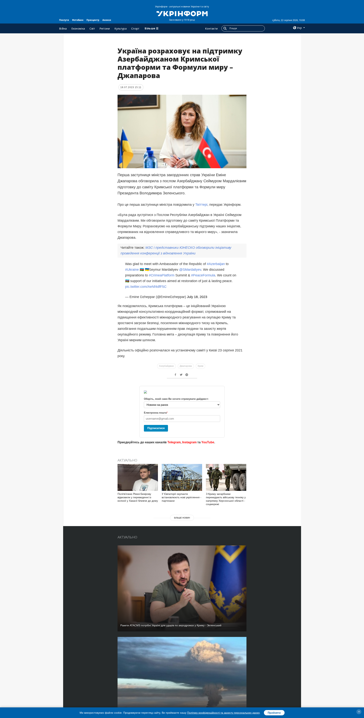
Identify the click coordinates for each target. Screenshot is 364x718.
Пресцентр (92, 20)
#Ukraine (132, 269)
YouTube (207, 442)
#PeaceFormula (203, 275)
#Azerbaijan (216, 264)
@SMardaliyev (190, 269)
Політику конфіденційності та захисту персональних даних (223, 712)
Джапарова (186, 366)
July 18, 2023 (197, 297)
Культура (121, 28)
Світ (92, 28)
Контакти (211, 28)
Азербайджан (166, 366)
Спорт (135, 28)
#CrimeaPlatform (161, 275)
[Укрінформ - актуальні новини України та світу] (181, 13)
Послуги (64, 20)
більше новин (182, 518)
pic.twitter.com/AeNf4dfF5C (145, 287)
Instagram (189, 442)
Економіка (78, 28)
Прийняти (274, 712)
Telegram (174, 442)
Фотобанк (77, 20)
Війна (63, 28)
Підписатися (156, 428)
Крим (200, 366)
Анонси (106, 20)
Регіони (105, 28)
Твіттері (201, 204)
